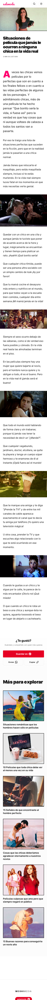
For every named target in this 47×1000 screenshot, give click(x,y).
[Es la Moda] (9, 3)
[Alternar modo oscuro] (41, 3)
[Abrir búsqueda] (34, 3)
